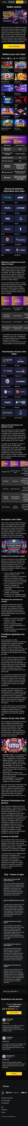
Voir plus (14, 1073)
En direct (11, 58)
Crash (17, 58)
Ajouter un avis (14, 1012)
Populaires (4, 58)
